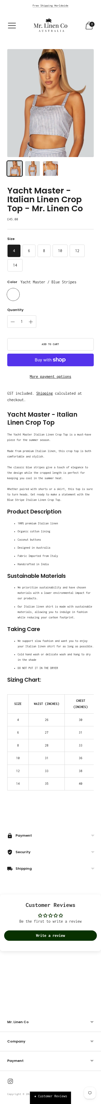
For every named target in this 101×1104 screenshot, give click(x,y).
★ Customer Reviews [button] (50, 1096)
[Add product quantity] (31, 322)
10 (60, 250)
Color (12, 282)
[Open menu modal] (12, 25)
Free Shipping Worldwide (50, 5)
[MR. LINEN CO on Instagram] (10, 1082)
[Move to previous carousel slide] (7, 1005)
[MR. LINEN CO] (50, 25)
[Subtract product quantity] (13, 322)
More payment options (50, 376)
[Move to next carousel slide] (94, 1005)
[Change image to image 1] (14, 168)
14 (15, 265)
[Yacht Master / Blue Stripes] (13, 294)
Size (11, 239)
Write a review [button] (50, 935)
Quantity (15, 310)
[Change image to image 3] (50, 168)
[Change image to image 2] (32, 168)
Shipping (44, 393)
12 (77, 250)
